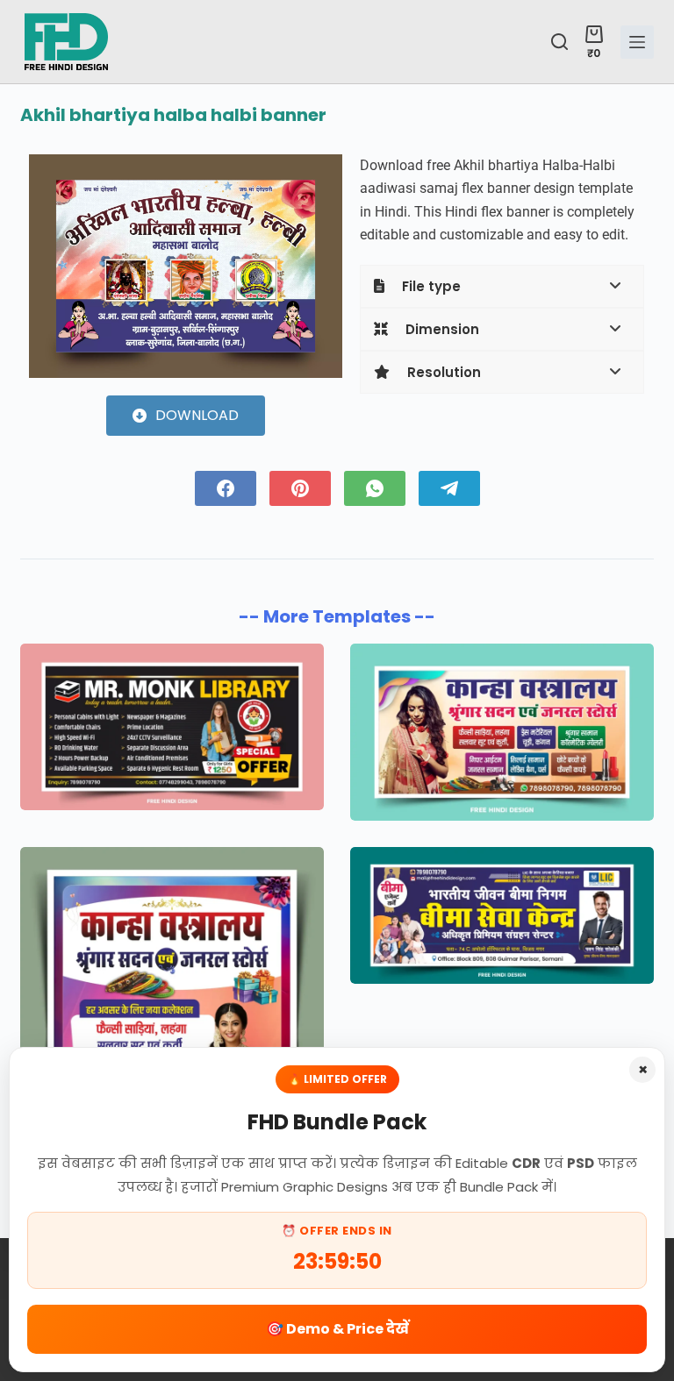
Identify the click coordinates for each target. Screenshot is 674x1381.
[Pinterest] (300, 488)
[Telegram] (449, 488)
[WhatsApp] (374, 488)
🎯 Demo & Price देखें (337, 1329)
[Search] (559, 41)
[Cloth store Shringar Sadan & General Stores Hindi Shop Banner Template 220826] (502, 732)
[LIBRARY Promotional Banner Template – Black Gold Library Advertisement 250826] (172, 727)
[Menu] (637, 42)
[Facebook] (225, 488)
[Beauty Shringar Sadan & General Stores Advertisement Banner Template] (172, 1034)
